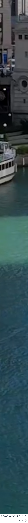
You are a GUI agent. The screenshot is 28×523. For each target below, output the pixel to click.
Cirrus (4, 515)
